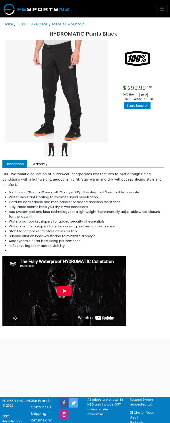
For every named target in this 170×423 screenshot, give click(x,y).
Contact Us (41, 407)
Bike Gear (39, 24)
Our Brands (40, 400)
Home (8, 24)
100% (21, 24)
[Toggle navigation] (162, 9)
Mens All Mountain (68, 24)
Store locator (137, 105)
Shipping (38, 413)
